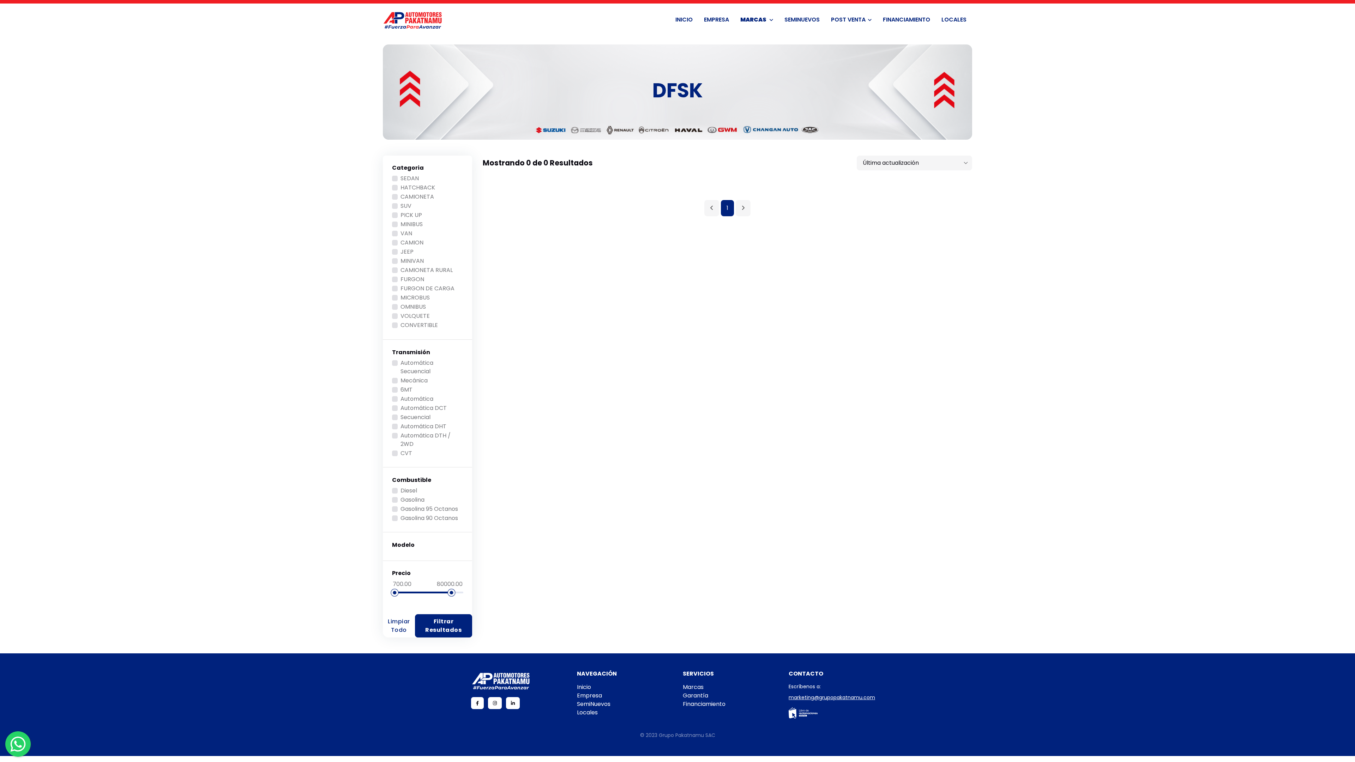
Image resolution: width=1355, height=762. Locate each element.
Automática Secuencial (417, 367)
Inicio (684, 20)
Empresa (716, 20)
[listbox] (914, 163)
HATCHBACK (418, 187)
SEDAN (410, 178)
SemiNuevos (802, 20)
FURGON (412, 279)
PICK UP (411, 215)
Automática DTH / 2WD (426, 439)
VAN (406, 233)
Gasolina (412, 500)
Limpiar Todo (399, 625)
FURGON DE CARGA (427, 288)
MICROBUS (415, 298)
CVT (406, 453)
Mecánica (414, 380)
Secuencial (415, 417)
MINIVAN (412, 261)
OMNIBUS (413, 307)
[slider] (394, 592)
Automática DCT (424, 408)
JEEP (407, 252)
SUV (406, 206)
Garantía (695, 695)
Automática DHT (423, 426)
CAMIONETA (417, 197)
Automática (417, 399)
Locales (953, 20)
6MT (406, 390)
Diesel (409, 490)
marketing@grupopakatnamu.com (832, 697)
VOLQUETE (415, 316)
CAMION (412, 242)
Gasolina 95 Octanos (429, 509)
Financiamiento (906, 20)
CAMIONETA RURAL (427, 270)
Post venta (848, 20)
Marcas (753, 20)
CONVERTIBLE (419, 325)
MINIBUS (412, 224)
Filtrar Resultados (443, 625)
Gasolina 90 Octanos (429, 518)
